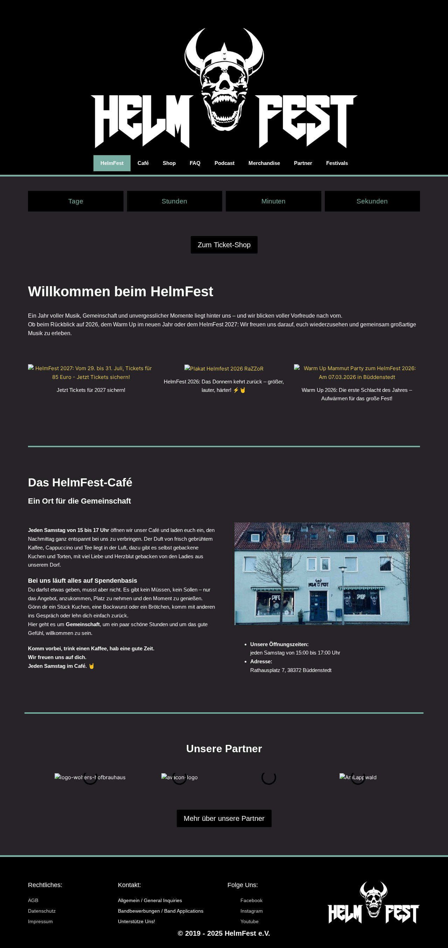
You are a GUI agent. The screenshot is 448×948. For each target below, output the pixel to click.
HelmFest (112, 163)
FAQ (195, 163)
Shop (169, 163)
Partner (303, 163)
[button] (29, 777)
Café (143, 163)
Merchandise (264, 163)
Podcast (224, 163)
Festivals (337, 163)
